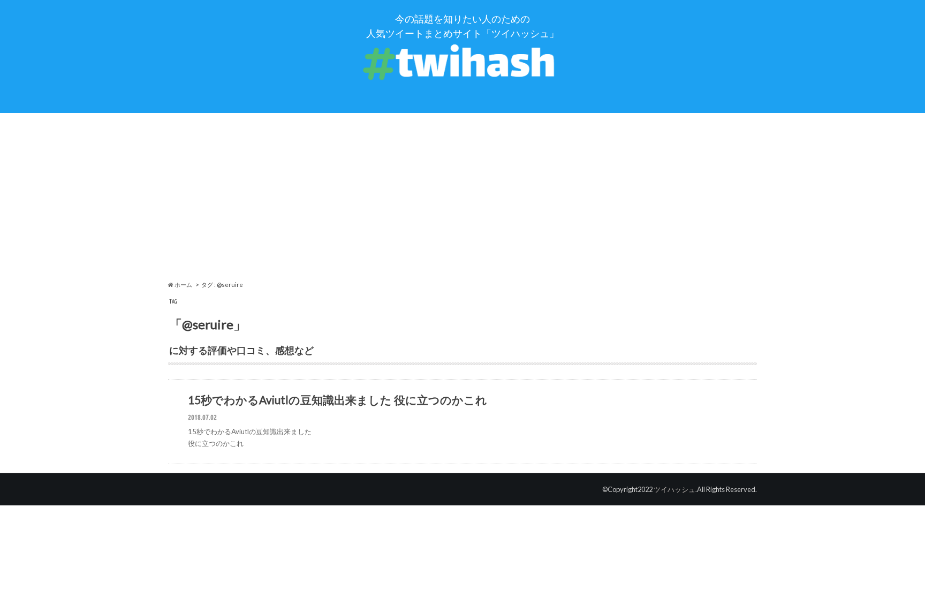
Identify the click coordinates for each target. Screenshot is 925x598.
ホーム (182, 284)
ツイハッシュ (674, 489)
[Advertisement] (462, 197)
